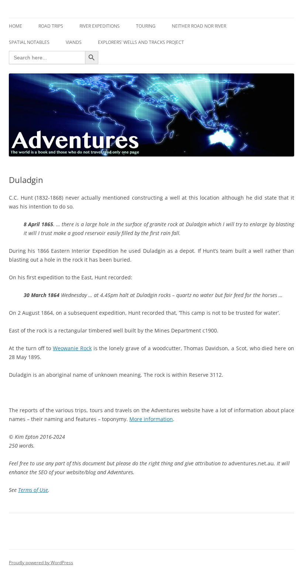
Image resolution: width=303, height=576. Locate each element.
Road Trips (50, 26)
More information (151, 418)
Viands (74, 42)
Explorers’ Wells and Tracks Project (141, 42)
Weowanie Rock (72, 348)
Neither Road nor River (199, 26)
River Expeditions (99, 26)
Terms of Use (33, 489)
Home (15, 26)
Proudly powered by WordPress (41, 562)
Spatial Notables (29, 42)
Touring (146, 26)
